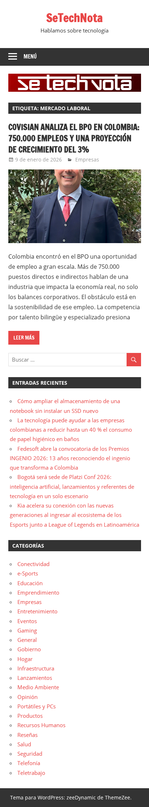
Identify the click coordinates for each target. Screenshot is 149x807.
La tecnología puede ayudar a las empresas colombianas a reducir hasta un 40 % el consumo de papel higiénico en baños (71, 430)
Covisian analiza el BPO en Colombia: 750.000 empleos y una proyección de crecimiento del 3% (74, 138)
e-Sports (27, 573)
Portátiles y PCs (36, 706)
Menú (30, 56)
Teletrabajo (31, 772)
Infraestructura (35, 668)
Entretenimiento (37, 611)
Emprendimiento (38, 592)
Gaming (27, 630)
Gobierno (29, 649)
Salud (24, 744)
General (27, 639)
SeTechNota (74, 17)
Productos (30, 715)
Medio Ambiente (38, 687)
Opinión (27, 696)
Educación (30, 583)
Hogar (25, 659)
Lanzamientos (34, 677)
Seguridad (29, 753)
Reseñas (27, 734)
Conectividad (33, 564)
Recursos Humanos (41, 725)
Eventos (27, 621)
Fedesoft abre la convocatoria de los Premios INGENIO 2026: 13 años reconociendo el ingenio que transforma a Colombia (70, 458)
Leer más (23, 337)
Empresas (87, 159)
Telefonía (28, 763)
